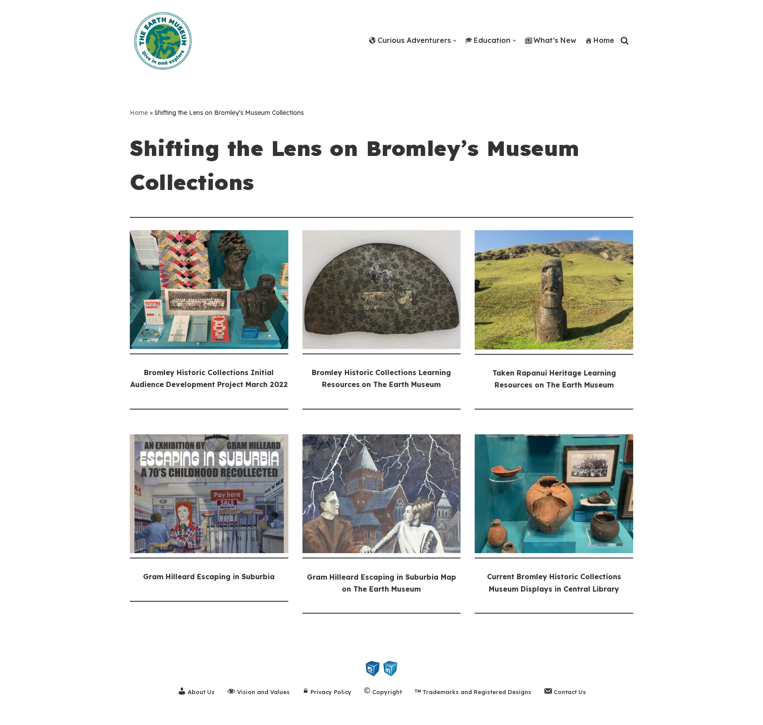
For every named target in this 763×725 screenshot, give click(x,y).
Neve (16, 713)
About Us (201, 691)
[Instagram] (373, 667)
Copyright (387, 691)
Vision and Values (263, 691)
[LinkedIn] (390, 667)
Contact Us (570, 691)
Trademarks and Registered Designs (477, 691)
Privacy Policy (330, 691)
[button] (455, 40)
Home (603, 40)
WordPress (91, 713)
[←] (165, 40)
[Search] (624, 40)
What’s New (554, 40)
